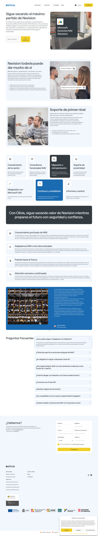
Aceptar (66, 530)
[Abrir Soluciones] (41, 5)
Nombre (60, 423)
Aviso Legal (85, 533)
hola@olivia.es (19, 429)
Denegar (78, 530)
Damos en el (22, 520)
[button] (7, 308)
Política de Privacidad (77, 533)
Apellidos (77, 423)
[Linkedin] (91, 475)
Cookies (71, 533)
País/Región (61, 437)
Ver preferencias (90, 530)
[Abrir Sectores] (50, 5)
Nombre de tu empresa (81, 430)
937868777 (16, 431)
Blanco (26, 520)
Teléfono (77, 437)
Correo (60, 430)
